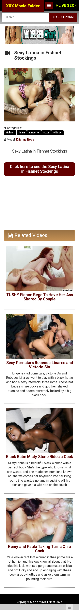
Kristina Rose (25, 139)
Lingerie (34, 132)
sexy (46, 132)
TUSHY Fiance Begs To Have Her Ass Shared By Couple (39, 296)
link (75, 546)
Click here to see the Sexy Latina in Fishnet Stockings (39, 169)
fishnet (10, 132)
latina (22, 132)
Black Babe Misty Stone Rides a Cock (39, 456)
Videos (57, 132)
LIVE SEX (66, 5)
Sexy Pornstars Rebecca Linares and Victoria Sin (39, 364)
